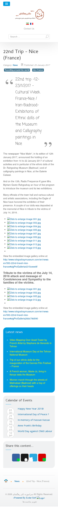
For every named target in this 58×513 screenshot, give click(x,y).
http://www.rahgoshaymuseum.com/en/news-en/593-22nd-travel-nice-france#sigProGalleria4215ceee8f (26, 263)
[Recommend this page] (42, 457)
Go (47, 36)
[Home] (6, 481)
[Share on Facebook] (16, 457)
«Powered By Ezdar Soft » (29, 497)
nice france (38, 70)
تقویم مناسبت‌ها (30, 501)
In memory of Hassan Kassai (34, 419)
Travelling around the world (17, 70)
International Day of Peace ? (33, 414)
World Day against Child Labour (35, 431)
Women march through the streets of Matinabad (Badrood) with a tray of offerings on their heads (28, 383)
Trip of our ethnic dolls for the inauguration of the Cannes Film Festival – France (30, 363)
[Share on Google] (25, 457)
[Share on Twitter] (33, 457)
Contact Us (29, 28)
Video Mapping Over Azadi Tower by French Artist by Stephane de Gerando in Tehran (31, 343)
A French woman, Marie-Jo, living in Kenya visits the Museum (28, 373)
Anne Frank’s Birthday (30, 425)
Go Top (29, 510)
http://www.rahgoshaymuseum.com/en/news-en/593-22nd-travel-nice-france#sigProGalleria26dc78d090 (26, 315)
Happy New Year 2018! (31, 408)
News (15, 65)
